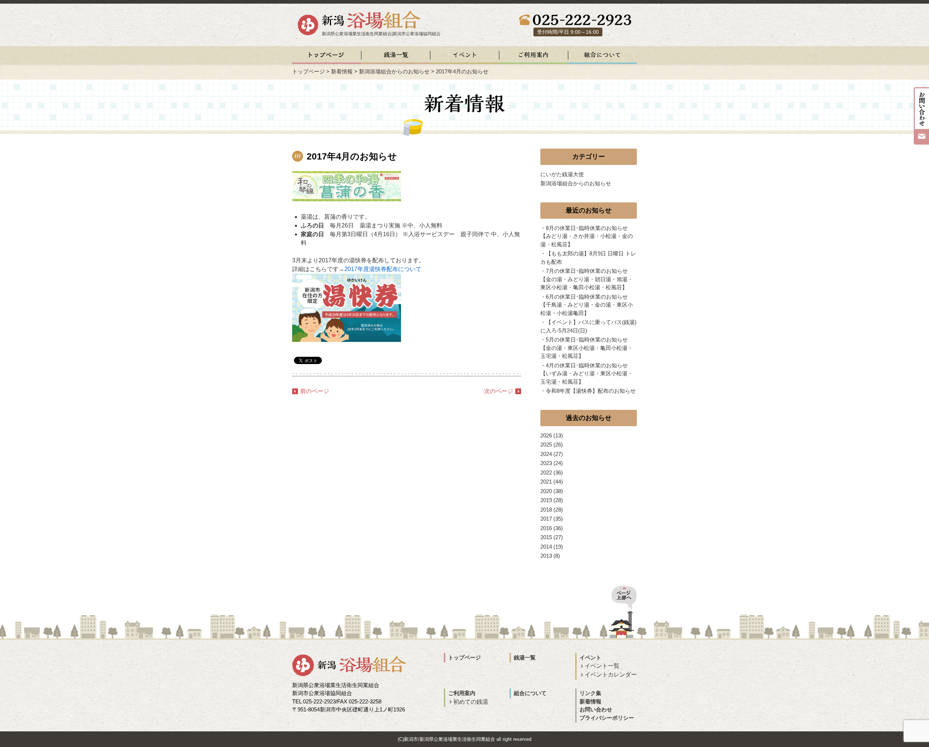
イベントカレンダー (611, 674)
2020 (546, 491)
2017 (546, 519)
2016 (546, 528)
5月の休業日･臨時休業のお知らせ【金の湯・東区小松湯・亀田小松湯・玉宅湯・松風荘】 (586, 347)
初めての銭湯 (470, 702)
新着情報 (342, 71)
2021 (546, 482)
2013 (546, 556)
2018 (546, 509)
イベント (590, 657)
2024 (546, 454)
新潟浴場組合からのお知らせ (394, 71)
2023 (546, 463)
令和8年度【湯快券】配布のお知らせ (591, 391)
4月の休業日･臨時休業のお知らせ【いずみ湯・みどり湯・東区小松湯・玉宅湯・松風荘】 (586, 373)
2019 (546, 500)
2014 (546, 547)
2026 (546, 435)
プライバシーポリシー (607, 718)
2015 (546, 537)
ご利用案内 (461, 693)
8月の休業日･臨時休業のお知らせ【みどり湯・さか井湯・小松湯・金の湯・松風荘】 (586, 236)
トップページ (308, 71)
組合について (530, 693)
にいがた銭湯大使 (562, 174)
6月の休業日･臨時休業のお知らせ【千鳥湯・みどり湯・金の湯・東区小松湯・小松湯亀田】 (586, 305)
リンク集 (590, 693)
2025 (546, 444)
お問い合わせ (596, 709)
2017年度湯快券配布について (382, 269)
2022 (546, 472)
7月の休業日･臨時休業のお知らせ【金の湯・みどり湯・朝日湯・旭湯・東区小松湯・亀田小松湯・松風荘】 (586, 279)
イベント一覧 (602, 666)
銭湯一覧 (525, 657)
